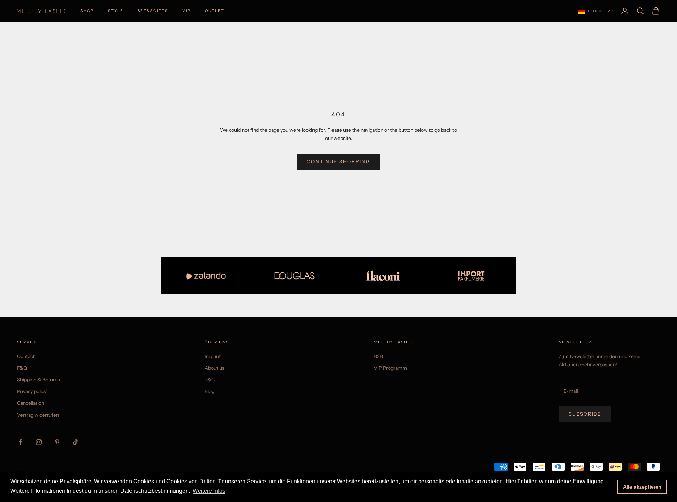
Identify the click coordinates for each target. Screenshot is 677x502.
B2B (378, 356)
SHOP (87, 10)
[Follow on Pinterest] (57, 442)
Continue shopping (338, 161)
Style (115, 10)
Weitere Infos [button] (209, 491)
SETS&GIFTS (153, 10)
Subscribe (585, 414)
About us (215, 368)
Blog (209, 391)
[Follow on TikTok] (75, 442)
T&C (210, 379)
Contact (26, 356)
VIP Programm (390, 368)
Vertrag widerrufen (38, 415)
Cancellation (30, 403)
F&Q (22, 368)
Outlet (214, 10)
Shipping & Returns (38, 379)
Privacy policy (32, 391)
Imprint (213, 356)
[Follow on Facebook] (20, 442)
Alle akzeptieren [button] (642, 487)
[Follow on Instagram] (38, 442)
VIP (186, 10)
